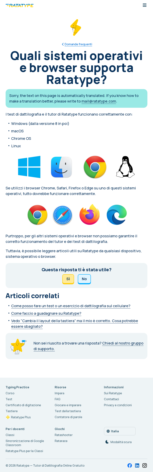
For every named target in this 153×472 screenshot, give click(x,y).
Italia (115, 431)
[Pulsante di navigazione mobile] (144, 5)
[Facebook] (129, 465)
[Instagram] (144, 465)
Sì (68, 278)
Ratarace (61, 441)
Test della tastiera (68, 411)
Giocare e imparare (68, 405)
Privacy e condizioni (118, 405)
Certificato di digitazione (23, 405)
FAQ (57, 399)
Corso (10, 393)
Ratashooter (64, 435)
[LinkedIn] (137, 465)
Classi (10, 435)
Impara (59, 393)
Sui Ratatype (113, 393)
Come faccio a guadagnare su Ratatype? (46, 313)
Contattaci (111, 399)
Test (9, 399)
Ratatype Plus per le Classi (24, 451)
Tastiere (12, 411)
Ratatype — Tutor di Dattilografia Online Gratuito (50, 465)
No (84, 278)
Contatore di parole (68, 417)
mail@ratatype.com (99, 101)
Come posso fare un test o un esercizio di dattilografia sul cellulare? (70, 305)
